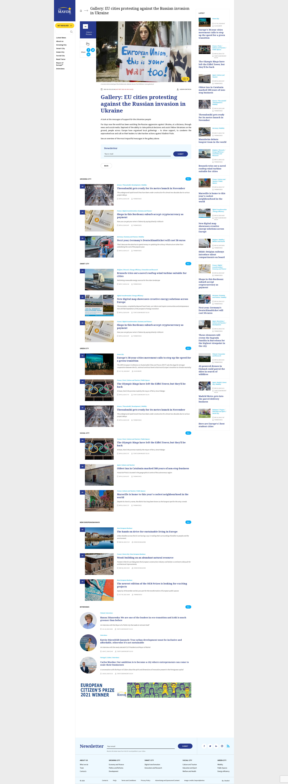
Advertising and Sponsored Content (167, 780)
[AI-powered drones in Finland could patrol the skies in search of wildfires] (205, 357)
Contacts (83, 771)
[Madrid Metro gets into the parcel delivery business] (205, 386)
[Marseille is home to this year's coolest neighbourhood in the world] (99, 501)
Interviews (60, 68)
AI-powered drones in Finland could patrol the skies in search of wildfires (212, 370)
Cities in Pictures (89, 33)
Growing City (61, 45)
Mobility (220, 765)
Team (82, 768)
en (85, 27)
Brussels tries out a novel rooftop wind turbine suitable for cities (152, 275)
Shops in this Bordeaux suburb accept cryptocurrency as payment (150, 216)
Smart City (60, 48)
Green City (60, 52)
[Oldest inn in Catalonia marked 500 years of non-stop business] (99, 475)
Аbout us (59, 41)
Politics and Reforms (116, 768)
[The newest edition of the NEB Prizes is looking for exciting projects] (99, 590)
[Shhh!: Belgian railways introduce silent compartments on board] (205, 243)
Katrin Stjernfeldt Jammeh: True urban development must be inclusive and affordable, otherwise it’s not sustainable (141, 641)
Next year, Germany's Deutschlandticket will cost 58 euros (151, 240)
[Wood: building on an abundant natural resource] (99, 564)
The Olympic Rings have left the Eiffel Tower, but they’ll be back (151, 385)
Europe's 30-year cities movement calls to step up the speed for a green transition (154, 359)
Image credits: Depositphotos (194, 780)
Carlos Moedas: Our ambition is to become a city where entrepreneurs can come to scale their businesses (144, 663)
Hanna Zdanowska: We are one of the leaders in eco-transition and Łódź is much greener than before (143, 619)
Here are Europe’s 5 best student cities (212, 425)
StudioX (227, 781)
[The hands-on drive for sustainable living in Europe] (99, 538)
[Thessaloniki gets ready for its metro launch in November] (99, 195)
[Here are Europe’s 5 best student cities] (205, 413)
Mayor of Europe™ (59, 64)
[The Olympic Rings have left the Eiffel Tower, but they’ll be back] (99, 390)
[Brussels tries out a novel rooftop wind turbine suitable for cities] (99, 279)
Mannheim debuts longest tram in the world (212, 140)
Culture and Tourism (190, 765)
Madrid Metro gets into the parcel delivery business (211, 399)
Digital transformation (152, 765)
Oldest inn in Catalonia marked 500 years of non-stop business (153, 468)
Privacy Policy (145, 780)
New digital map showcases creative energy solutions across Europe (152, 300)
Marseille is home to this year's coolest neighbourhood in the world (152, 496)
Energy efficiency (223, 771)
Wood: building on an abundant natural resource (145, 557)
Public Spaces (222, 768)
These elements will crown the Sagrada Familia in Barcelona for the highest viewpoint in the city (212, 340)
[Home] (81, 11)
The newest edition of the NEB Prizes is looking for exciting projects (152, 585)
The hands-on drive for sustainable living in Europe (147, 531)
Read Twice (60, 59)
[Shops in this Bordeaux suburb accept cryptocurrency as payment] (99, 220)
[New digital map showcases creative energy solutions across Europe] (99, 305)
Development (113, 771)
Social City (60, 55)
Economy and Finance (116, 765)
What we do (84, 765)
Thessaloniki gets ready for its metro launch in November (151, 188)
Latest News (61, 37)
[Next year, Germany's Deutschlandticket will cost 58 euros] (99, 246)
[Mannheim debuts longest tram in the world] (205, 131)
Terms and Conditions (129, 780)
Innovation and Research (153, 768)
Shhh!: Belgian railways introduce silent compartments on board (212, 254)
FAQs (115, 780)
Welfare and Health (189, 771)
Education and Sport (190, 768)
